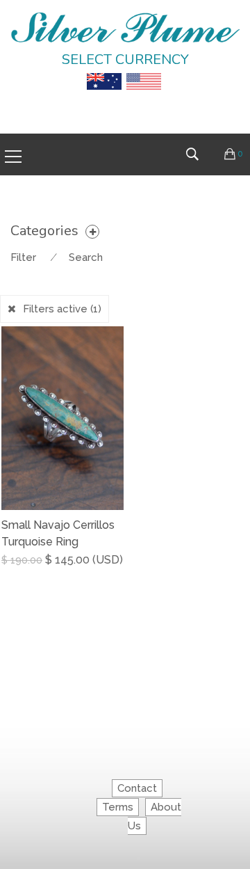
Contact (137, 788)
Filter (23, 257)
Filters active (62, 309)
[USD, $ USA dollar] (143, 71)
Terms (117, 807)
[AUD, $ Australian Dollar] (104, 71)
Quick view (118, 570)
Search (86, 257)
